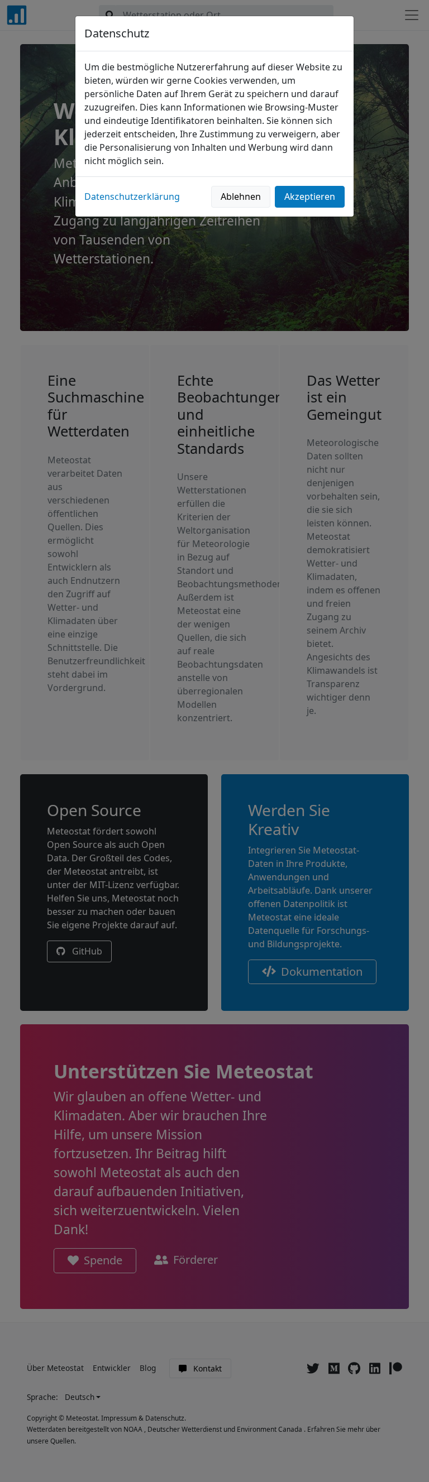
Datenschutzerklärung (132, 196)
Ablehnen (241, 196)
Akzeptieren (309, 196)
